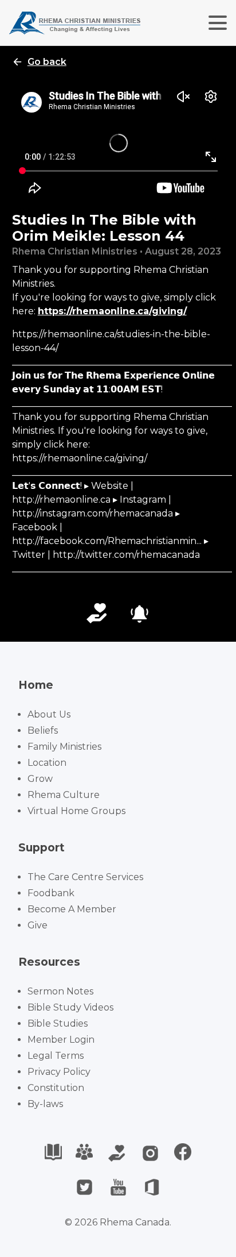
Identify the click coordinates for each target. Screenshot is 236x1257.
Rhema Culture (63, 794)
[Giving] (116, 1153)
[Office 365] (152, 1187)
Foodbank (50, 893)
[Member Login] (84, 1153)
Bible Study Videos (70, 1007)
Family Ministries (64, 746)
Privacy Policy (59, 1071)
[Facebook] (182, 1153)
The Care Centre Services (85, 877)
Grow (40, 778)
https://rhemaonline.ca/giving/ (112, 311)
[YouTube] (118, 1187)
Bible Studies (57, 1023)
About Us (48, 714)
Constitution (55, 1087)
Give (37, 925)
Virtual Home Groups (76, 810)
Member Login (61, 1039)
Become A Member (71, 909)
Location (46, 762)
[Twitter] (84, 1187)
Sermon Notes (60, 991)
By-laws (45, 1103)
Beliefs (42, 730)
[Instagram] (150, 1153)
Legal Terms (55, 1055)
